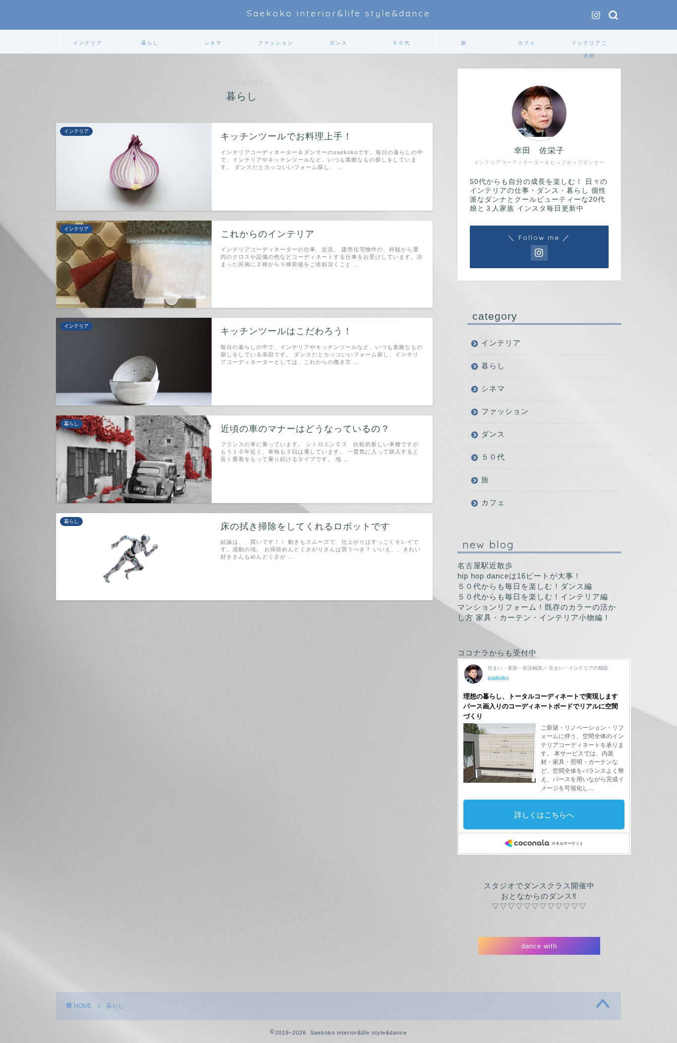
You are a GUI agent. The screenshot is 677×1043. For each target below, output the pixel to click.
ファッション (275, 43)
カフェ (527, 43)
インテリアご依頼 (589, 47)
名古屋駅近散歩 (485, 565)
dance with (539, 946)
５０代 (401, 43)
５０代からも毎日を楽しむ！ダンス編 (524, 586)
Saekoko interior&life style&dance (339, 12)
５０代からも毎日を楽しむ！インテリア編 (532, 596)
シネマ (213, 43)
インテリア (88, 43)
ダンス (338, 43)
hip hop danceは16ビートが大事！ (519, 576)
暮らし (150, 43)
